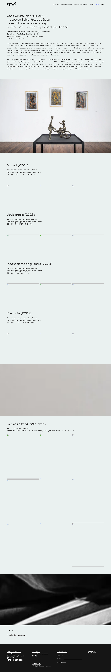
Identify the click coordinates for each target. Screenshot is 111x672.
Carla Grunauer (16, 635)
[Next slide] (109, 116)
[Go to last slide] (1, 116)
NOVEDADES (84, 4)
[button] (23, 456)
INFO (91, 4)
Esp (97, 4)
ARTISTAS (56, 4)
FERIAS (75, 4)
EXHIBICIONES (66, 4)
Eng (102, 4)
